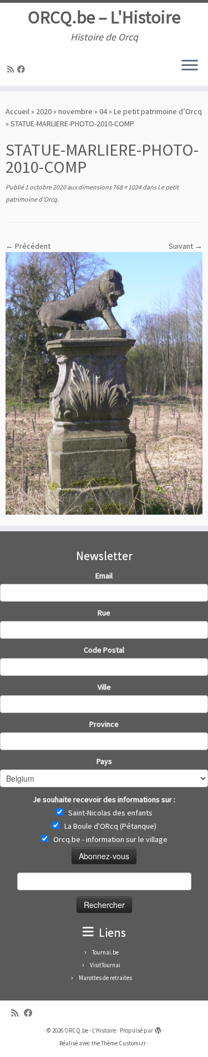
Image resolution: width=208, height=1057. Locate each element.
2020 (44, 111)
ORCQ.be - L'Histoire (90, 1030)
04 (103, 111)
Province (104, 724)
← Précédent (28, 246)
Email (104, 576)
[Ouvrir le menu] (189, 66)
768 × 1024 (126, 187)
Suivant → (185, 246)
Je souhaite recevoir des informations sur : (104, 799)
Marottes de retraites (105, 978)
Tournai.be (105, 952)
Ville (104, 687)
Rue (104, 613)
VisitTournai (105, 965)
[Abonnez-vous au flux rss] (12, 69)
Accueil (17, 111)
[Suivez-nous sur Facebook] (22, 69)
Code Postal (104, 650)
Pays (104, 761)
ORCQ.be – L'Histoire (104, 17)
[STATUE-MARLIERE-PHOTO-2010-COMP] (104, 382)
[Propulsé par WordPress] (158, 1028)
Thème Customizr (123, 1043)
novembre (75, 111)
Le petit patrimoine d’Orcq (158, 111)
